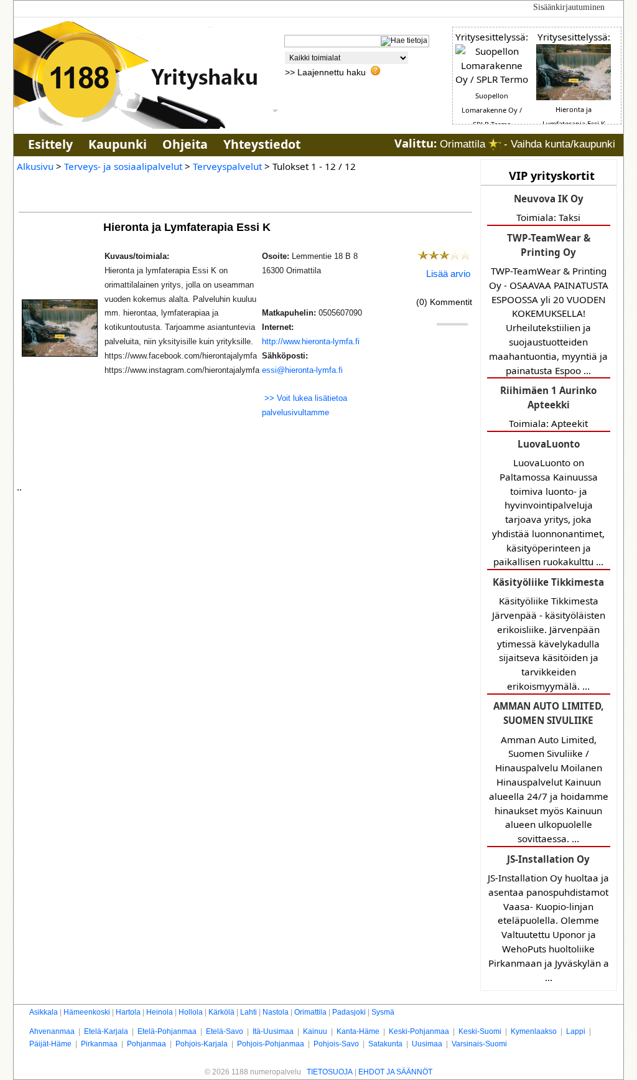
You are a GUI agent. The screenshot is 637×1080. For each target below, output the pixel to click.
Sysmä (382, 1012)
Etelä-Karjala (106, 1031)
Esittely (50, 144)
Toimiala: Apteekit (548, 407)
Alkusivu (35, 166)
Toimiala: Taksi (549, 207)
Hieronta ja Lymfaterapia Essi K (188, 226)
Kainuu (315, 1031)
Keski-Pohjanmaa (419, 1031)
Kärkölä (221, 1012)
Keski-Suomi (479, 1031)
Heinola (159, 1012)
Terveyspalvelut (227, 166)
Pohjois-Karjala (201, 1044)
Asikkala (43, 1012)
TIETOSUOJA (330, 1072)
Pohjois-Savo (336, 1044)
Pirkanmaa (99, 1044)
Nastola (276, 1012)
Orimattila (310, 1012)
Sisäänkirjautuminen (569, 7)
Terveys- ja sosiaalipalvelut (123, 166)
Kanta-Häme (358, 1031)
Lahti (248, 1012)
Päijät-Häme (50, 1044)
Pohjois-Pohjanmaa (270, 1044)
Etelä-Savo (224, 1031)
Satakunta (385, 1044)
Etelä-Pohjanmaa (167, 1031)
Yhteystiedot (261, 144)
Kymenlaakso (534, 1031)
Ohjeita (185, 144)
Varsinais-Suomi (479, 1044)
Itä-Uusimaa (273, 1031)
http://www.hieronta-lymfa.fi (311, 341)
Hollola (191, 1012)
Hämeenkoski (86, 1012)
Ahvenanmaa (52, 1031)
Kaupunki (117, 144)
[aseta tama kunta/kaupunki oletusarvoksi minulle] (494, 144)
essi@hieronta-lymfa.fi (302, 370)
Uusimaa (427, 1044)
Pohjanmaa (146, 1044)
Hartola (128, 1012)
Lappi (575, 1031)
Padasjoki (349, 1012)
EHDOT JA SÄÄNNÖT (395, 1072)
